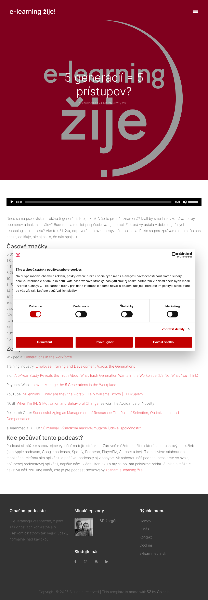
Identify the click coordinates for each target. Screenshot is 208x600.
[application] (104, 202)
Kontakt (146, 537)
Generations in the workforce (48, 357)
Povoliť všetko (163, 342)
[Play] (12, 202)
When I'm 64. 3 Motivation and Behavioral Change (58, 403)
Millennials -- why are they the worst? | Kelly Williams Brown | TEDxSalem (83, 394)
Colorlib (163, 592)
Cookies (146, 545)
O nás (144, 529)
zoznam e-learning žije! (125, 470)
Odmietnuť (44, 342)
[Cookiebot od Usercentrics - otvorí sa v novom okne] (174, 255)
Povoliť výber (104, 342)
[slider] (193, 201)
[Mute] (185, 202)
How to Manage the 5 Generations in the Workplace (74, 385)
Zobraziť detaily (173, 329)
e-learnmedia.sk (153, 553)
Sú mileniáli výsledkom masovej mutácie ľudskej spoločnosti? (91, 428)
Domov (145, 521)
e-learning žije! (33, 11)
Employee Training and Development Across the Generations (85, 366)
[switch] (81, 314)
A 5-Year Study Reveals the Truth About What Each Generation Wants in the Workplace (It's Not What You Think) (106, 375)
